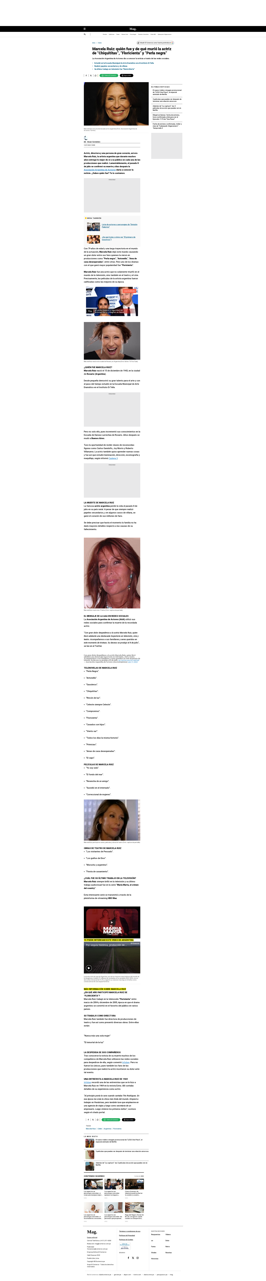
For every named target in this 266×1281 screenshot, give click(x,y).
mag (171, 1274)
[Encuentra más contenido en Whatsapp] (95, 75)
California (111, 34)
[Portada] (92, 1236)
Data (167, 1241)
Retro (168, 1247)
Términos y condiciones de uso (129, 1231)
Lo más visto (91, 1136)
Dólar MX (153, 34)
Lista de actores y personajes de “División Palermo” (119, 225)
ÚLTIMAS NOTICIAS (160, 87)
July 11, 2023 (133, 662)
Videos (168, 1235)
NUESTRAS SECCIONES (158, 1231)
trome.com (137, 1274)
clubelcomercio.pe (105, 1274)
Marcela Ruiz (91, 1129)
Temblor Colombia (143, 34)
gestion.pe (117, 1274)
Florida (105, 34)
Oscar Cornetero (93, 142)
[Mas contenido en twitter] (133, 1258)
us (152, 1241)
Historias (154, 1259)
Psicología (133, 34)
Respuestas (155, 1235)
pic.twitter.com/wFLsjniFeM (129, 660)
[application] (112, 957)
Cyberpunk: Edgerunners (164, 34)
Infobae (125, 1062)
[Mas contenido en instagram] (137, 1258)
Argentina (107, 1129)
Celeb (100, 1129)
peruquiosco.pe (162, 1274)
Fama (153, 1247)
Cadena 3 (113, 458)
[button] (89, 968)
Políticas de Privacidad (127, 1235)
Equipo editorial (92, 1237)
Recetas (169, 1253)
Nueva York (125, 34)
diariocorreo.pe (149, 1274)
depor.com (127, 1274)
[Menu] (86, 29)
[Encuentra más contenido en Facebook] (86, 75)
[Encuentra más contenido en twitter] (91, 75)
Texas (117, 34)
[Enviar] (85, 35)
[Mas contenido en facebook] (128, 1258)
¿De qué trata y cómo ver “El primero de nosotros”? (118, 238)
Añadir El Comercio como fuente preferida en (155, 43)
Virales (153, 1253)
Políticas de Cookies (126, 1240)
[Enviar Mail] (85, 142)
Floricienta (117, 1129)
